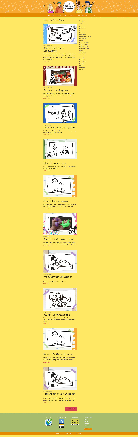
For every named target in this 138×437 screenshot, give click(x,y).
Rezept (81, 50)
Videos (80, 65)
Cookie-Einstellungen (88, 428)
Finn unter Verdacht (83, 38)
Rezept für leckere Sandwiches (53, 49)
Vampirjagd (81, 63)
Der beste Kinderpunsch (56, 90)
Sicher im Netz (82, 54)
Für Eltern (86, 419)
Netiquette (86, 423)
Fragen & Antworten (88, 425)
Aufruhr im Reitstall (83, 25)
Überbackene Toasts (54, 163)
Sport (80, 56)
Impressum (69, 433)
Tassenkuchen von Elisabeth (59, 393)
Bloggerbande (82, 28)
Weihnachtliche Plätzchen (57, 276)
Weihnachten (82, 67)
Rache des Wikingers (84, 48)
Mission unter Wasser (84, 46)
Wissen (81, 69)
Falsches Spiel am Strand (85, 36)
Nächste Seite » (70, 409)
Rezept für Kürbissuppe (56, 314)
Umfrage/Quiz (82, 59)
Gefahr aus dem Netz (84, 42)
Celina (80, 30)
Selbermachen (82, 52)
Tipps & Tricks (82, 58)
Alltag (80, 23)
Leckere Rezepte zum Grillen (59, 127)
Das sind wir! (82, 32)
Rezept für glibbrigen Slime (58, 239)
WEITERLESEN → (47, 61)
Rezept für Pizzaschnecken (58, 354)
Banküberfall (82, 27)
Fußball (81, 40)
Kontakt (58, 433)
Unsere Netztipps (83, 61)
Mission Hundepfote (83, 44)
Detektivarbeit (82, 34)
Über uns (86, 421)
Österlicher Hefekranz (55, 201)
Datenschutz (79, 433)
